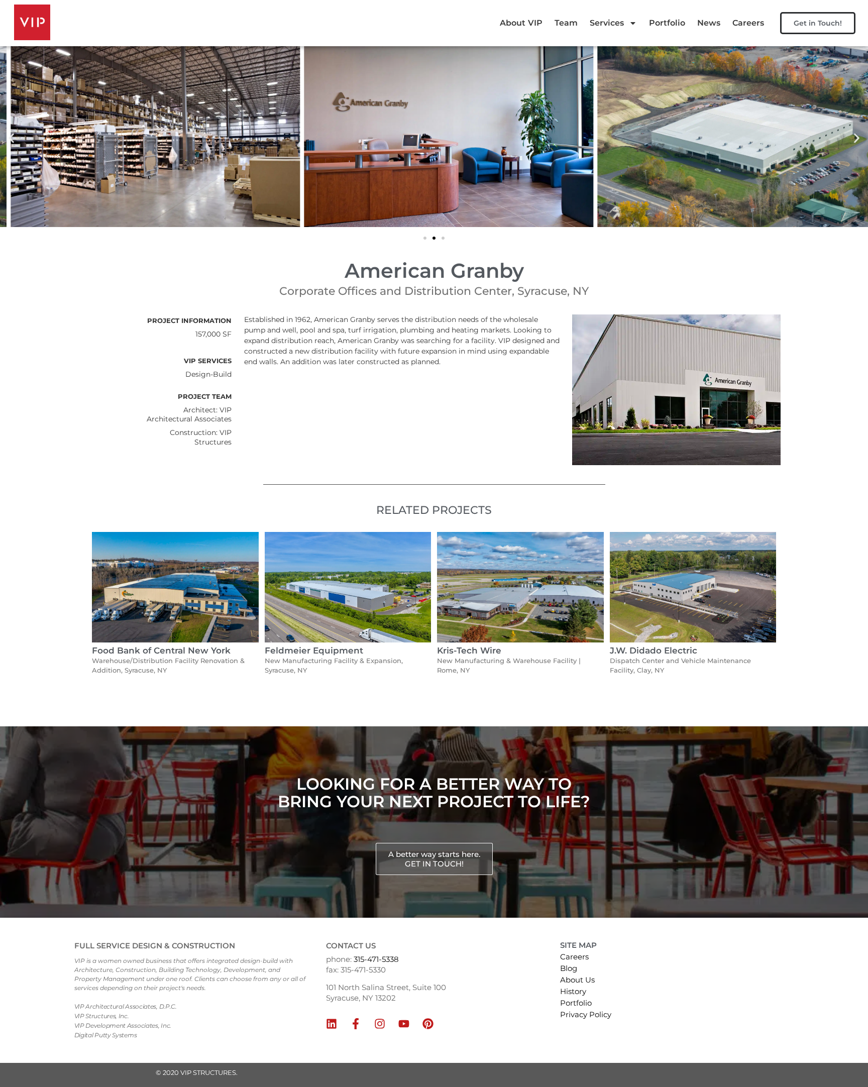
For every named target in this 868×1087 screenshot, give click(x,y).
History (573, 991)
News (708, 23)
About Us (577, 980)
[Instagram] (380, 1024)
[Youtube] (404, 1024)
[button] (11, 138)
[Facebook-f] (356, 1024)
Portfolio (667, 23)
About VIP (521, 23)
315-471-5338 (376, 959)
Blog (568, 968)
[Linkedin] (331, 1024)
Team (566, 23)
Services (607, 23)
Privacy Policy (585, 1014)
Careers (748, 23)
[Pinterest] (428, 1024)
